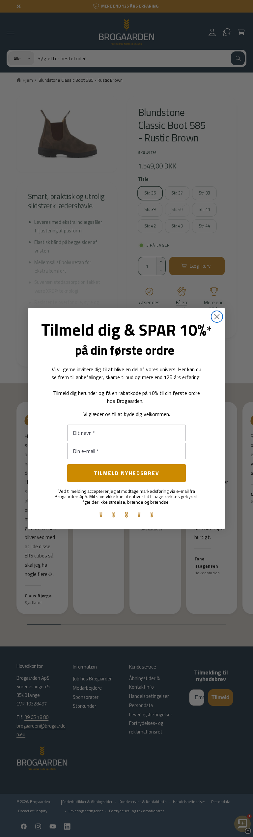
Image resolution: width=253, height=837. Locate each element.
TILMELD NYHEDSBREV (126, 473)
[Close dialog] (217, 316)
